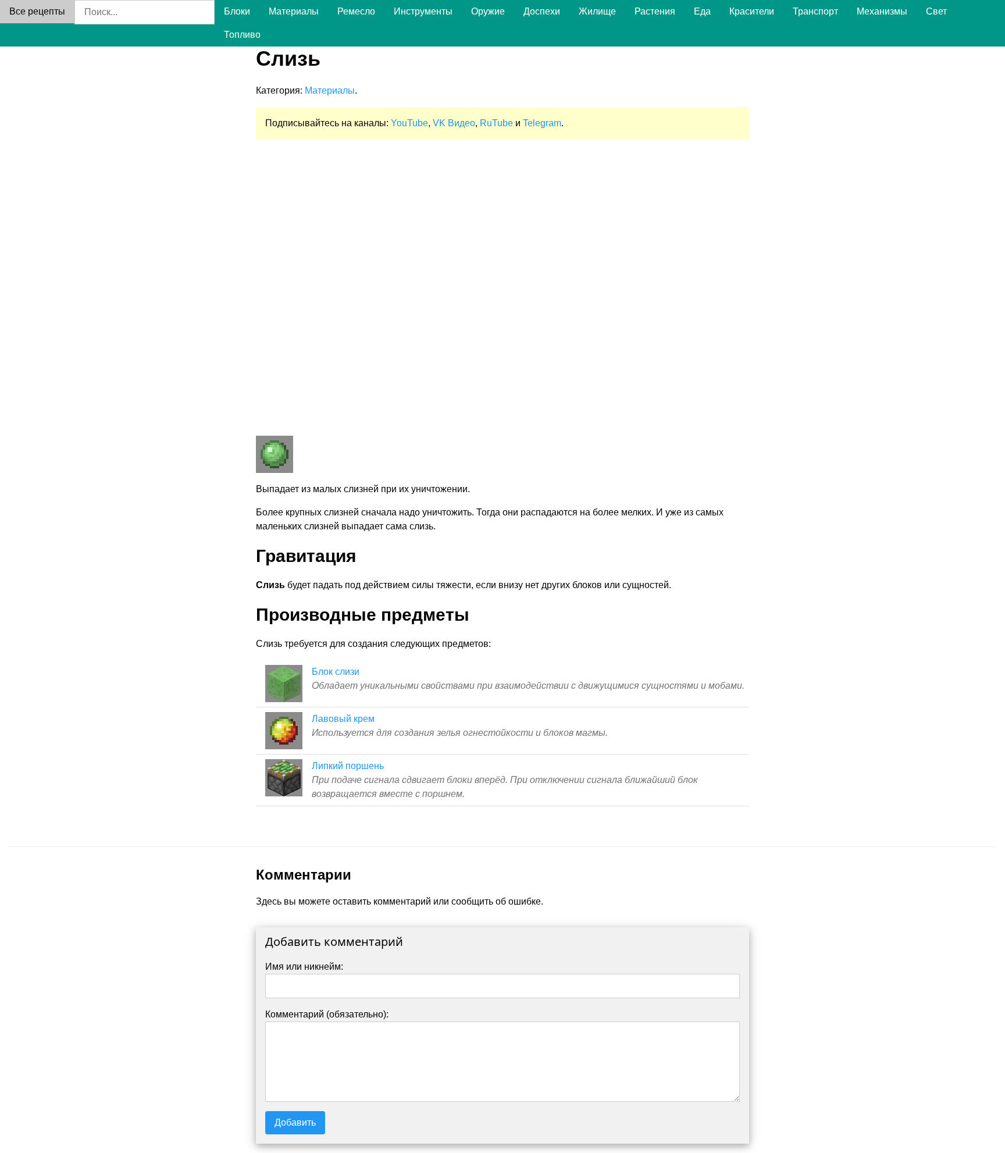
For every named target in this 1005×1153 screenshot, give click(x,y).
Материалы (294, 11)
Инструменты (423, 11)
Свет (936, 11)
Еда (702, 11)
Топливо (242, 35)
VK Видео (454, 123)
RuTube (496, 123)
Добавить (295, 1122)
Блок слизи (335, 672)
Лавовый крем (343, 719)
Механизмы (882, 11)
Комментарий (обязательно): (327, 1014)
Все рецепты (37, 11)
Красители (751, 11)
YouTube (409, 123)
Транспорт (815, 11)
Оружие (488, 11)
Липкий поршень (348, 766)
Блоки (237, 11)
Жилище (597, 11)
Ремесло (356, 11)
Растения (655, 11)
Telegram (542, 123)
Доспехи (541, 11)
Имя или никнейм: (304, 966)
